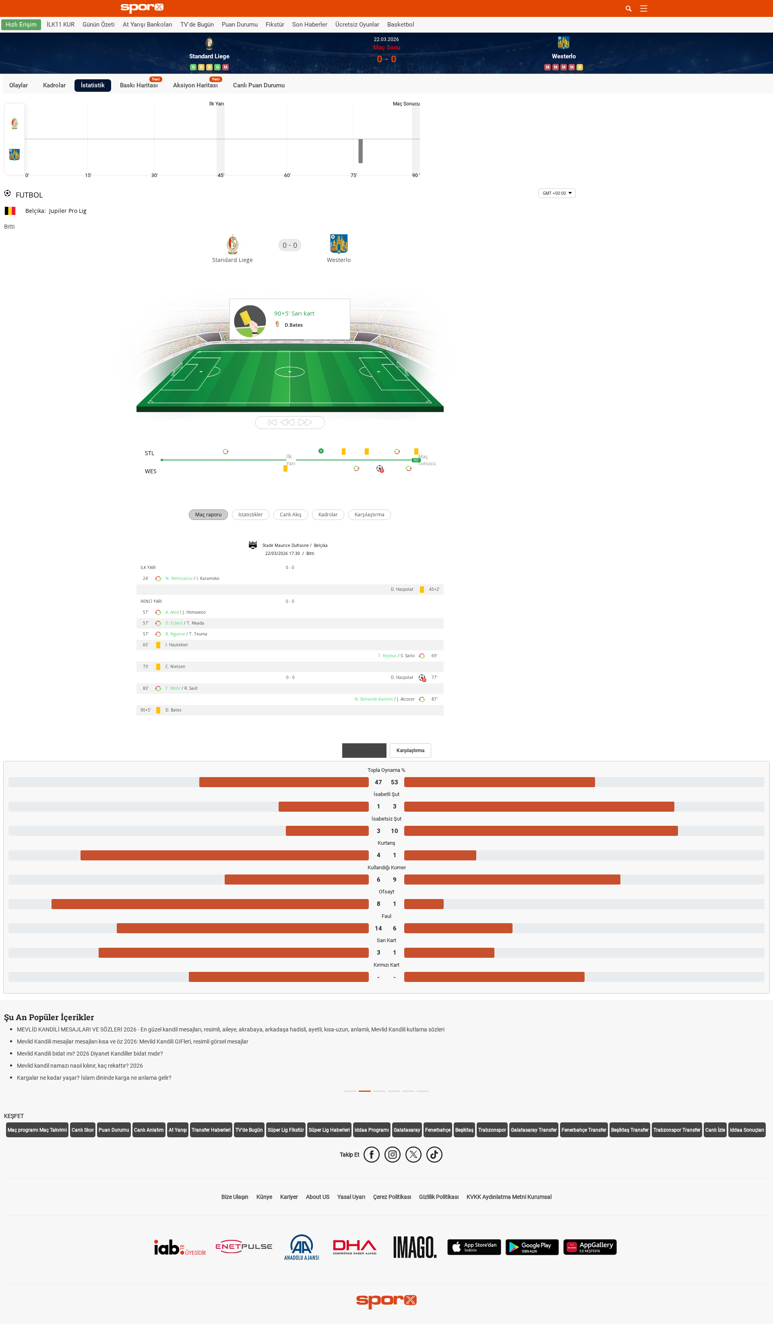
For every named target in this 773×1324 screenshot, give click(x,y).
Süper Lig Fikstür (286, 1130)
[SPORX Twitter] (413, 1154)
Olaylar (18, 85)
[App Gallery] (590, 1246)
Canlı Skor (83, 1130)
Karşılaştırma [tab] (410, 750)
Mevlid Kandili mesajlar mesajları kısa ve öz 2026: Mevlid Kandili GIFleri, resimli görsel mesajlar (132, 1041)
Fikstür (275, 24)
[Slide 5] (423, 1091)
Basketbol (400, 24)
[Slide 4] (408, 1091)
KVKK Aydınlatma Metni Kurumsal (509, 1197)
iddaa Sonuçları (747, 1130)
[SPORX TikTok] (434, 1154)
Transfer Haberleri (211, 1130)
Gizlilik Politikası (439, 1197)
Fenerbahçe (438, 1130)
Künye (264, 1197)
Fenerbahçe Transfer (584, 1130)
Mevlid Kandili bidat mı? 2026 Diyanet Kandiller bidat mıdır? (90, 1053)
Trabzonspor (492, 1130)
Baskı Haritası (140, 84)
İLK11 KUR (60, 24)
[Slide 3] (394, 1091)
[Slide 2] (379, 1091)
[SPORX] (386, 1302)
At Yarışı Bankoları (147, 24)
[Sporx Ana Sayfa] (144, 9)
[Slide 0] (350, 1091)
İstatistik (93, 85)
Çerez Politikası (392, 1197)
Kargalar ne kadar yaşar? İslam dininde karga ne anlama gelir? (94, 1077)
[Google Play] (532, 1246)
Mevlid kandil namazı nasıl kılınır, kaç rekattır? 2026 (80, 1065)
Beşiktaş (464, 1130)
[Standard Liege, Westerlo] (14, 139)
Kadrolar (54, 85)
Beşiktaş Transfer (630, 1130)
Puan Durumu (240, 24)
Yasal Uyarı (351, 1197)
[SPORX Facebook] (371, 1154)
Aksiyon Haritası (196, 84)
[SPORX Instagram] (392, 1154)
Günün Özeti (99, 24)
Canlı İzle (715, 1130)
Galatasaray (407, 1130)
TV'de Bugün (197, 24)
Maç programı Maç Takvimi (37, 1130)
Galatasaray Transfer (534, 1130)
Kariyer (289, 1197)
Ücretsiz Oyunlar (357, 24)
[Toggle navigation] (643, 8)
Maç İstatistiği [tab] (364, 750)
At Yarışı (178, 1130)
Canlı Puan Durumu (259, 85)
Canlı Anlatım (149, 1130)
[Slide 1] (365, 1091)
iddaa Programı (372, 1130)
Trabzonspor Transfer (677, 1130)
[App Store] (474, 1246)
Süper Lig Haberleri (329, 1130)
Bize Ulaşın (234, 1197)
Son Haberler (309, 24)
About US (317, 1197)
